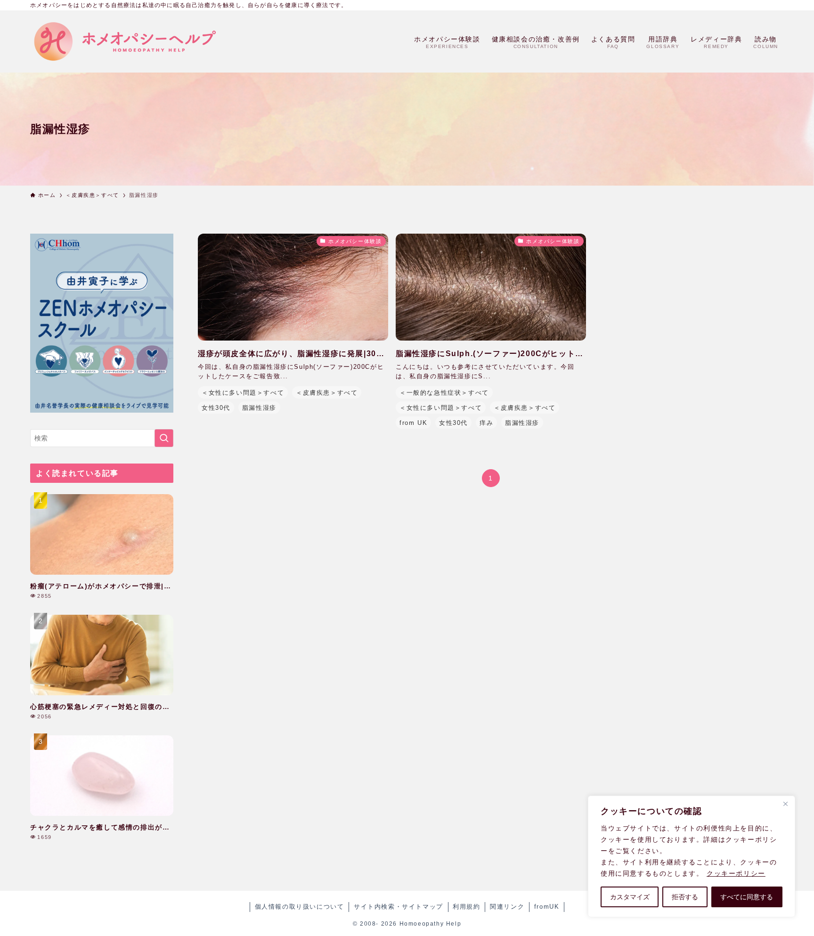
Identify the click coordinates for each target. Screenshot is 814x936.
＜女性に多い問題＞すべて (243, 392)
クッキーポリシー (736, 873)
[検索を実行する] (164, 438)
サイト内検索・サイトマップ (398, 906)
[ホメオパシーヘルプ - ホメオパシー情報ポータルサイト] (124, 41)
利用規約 (466, 906)
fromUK (547, 906)
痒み (486, 422)
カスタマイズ (630, 897)
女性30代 (216, 407)
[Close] (785, 803)
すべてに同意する (746, 897)
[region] (691, 856)
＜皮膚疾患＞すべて (327, 392)
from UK (413, 422)
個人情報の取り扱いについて (299, 906)
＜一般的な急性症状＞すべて (444, 392)
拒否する (685, 897)
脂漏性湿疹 (259, 407)
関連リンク (507, 906)
